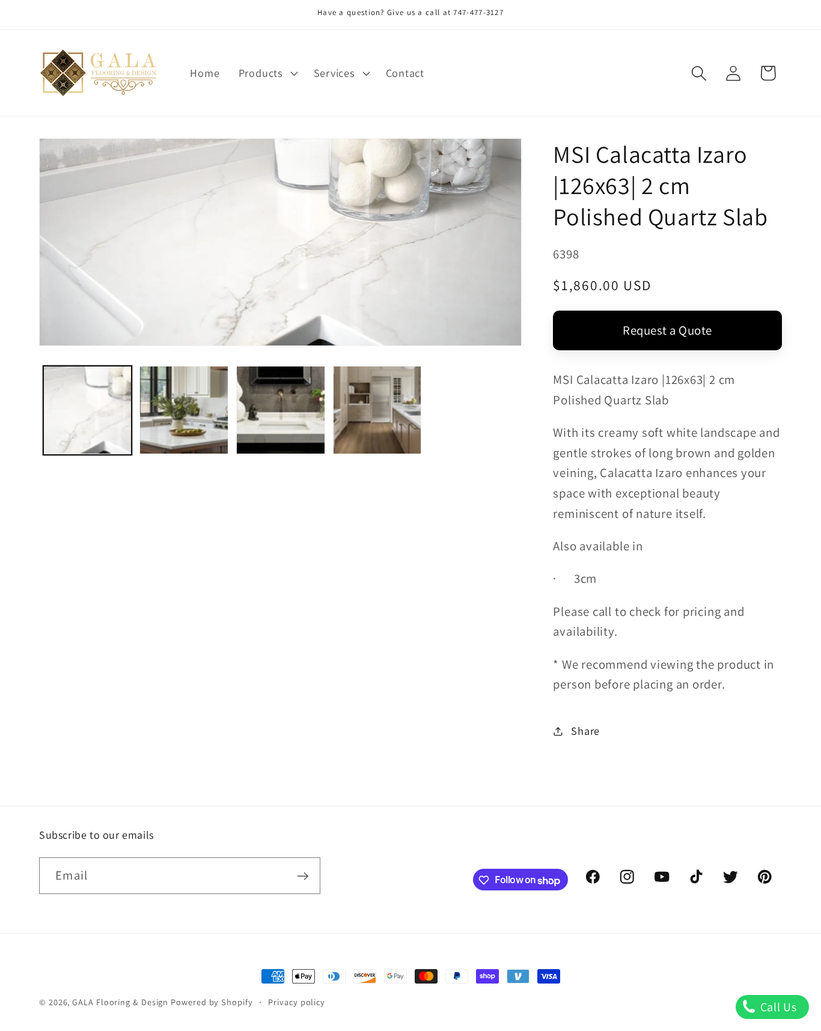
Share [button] (585, 730)
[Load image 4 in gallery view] (377, 410)
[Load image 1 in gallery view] (87, 410)
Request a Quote (667, 330)
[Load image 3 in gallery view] (280, 410)
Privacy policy (296, 1002)
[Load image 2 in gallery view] (183, 410)
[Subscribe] (302, 876)
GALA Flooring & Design (120, 1002)
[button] (266, 73)
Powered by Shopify (211, 1002)
